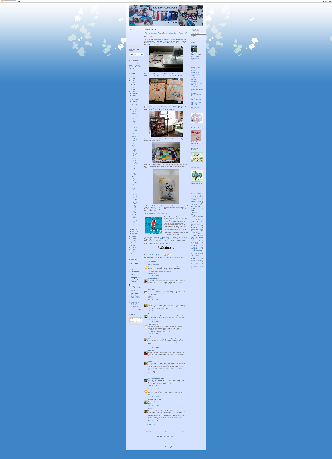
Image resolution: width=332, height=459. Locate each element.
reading (192, 252)
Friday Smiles (134, 146)
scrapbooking (199, 253)
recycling (200, 252)
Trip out (197, 206)
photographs (194, 249)
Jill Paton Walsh (174, 257)
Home (166, 431)
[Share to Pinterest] (170, 255)
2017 (132, 238)
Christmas (194, 199)
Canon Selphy (195, 198)
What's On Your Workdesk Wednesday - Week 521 (134, 118)
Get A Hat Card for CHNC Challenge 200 (196, 99)
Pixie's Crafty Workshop (134, 294)
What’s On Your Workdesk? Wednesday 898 (134, 305)
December (134, 93)
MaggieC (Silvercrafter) (154, 378)
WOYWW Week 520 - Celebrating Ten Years (134, 153)
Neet (149, 361)
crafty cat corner (152, 336)
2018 (132, 236)
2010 (132, 254)
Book (200, 196)
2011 (132, 251)
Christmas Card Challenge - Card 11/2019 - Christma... (134, 129)
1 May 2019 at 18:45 (153, 347)
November (134, 95)
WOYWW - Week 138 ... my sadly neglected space (197, 74)
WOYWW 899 (134, 280)
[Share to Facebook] (168, 255)
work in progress (200, 266)
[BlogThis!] (165, 255)
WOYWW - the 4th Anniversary (195, 78)
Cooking (193, 201)
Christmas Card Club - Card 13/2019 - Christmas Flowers (196, 104)
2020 (132, 89)
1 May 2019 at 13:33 (153, 275)
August (134, 104)
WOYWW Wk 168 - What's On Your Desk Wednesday (196, 69)
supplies (193, 260)
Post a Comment (151, 424)
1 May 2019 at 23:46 (153, 405)
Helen (149, 350)
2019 (132, 91)
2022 (132, 85)
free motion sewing (164, 257)
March (133, 229)
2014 (132, 245)
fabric (202, 234)
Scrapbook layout (197, 204)
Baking (194, 196)
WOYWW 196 (194, 87)
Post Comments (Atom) (169, 436)
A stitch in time (135, 271)
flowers (195, 235)
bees (199, 219)
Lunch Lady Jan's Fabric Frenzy (135, 278)
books (198, 224)
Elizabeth (194, 53)
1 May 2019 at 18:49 (153, 358)
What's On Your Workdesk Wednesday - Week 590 (197, 83)
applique (193, 216)
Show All (139, 309)
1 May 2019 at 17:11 (153, 310)
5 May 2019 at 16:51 (153, 421)
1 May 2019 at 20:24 (153, 385)
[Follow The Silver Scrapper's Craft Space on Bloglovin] (136, 55)
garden (201, 237)
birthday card (200, 221)
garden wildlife (197, 240)
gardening (194, 242)
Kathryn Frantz (152, 389)
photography (194, 250)
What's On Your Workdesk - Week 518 (134, 194)
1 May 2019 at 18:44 (153, 333)
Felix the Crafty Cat (153, 399)
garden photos (199, 239)
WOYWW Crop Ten (165, 239)
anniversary (198, 214)
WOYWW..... (133, 273)
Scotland (193, 203)
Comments (134, 321)
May (133, 111)
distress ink (197, 230)
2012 (132, 249)
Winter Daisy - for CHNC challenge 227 (197, 108)
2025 (132, 78)
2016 (132, 240)
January (134, 233)
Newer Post (148, 431)
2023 (132, 82)
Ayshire (201, 195)
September (134, 101)
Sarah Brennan (152, 324)
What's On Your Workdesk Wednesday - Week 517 (134, 219)
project (200, 250)
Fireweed (157, 257)
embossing (194, 234)
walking (199, 261)
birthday (192, 221)
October (134, 99)
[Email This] (163, 255)
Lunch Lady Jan (152, 264)
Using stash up (197, 208)
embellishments (194, 232)
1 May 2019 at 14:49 (153, 286)
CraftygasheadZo (152, 303)
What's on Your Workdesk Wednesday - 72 (197, 95)
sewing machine (195, 257)
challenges (194, 227)
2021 (132, 87)
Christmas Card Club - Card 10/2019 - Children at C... (134, 181)
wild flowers (195, 263)
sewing (197, 255)
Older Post (183, 431)
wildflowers (193, 265)
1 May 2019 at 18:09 (153, 321)
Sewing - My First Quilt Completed (134, 168)
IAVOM (199, 201)
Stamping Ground (135, 302)
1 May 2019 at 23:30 (153, 396)
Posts (132, 318)
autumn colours (197, 218)
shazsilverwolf (152, 278)
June (133, 109)
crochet (201, 229)
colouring (193, 229)
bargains (192, 219)
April (133, 227)
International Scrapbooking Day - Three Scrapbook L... (134, 204)
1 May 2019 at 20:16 (153, 375)
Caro (149, 313)
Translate (196, 37)
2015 (132, 243)
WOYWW (180, 39)
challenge (194, 226)
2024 (132, 80)
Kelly (149, 408)
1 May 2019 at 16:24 (153, 300)
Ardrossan (193, 193)
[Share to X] (167, 255)
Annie (149, 289)
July (133, 107)
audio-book (151, 257)
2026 (132, 76)
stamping (193, 258)
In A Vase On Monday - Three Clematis (134, 160)
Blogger (173, 447)
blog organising (196, 222)
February (134, 231)
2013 (132, 247)
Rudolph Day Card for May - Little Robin (134, 140)
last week (177, 205)
